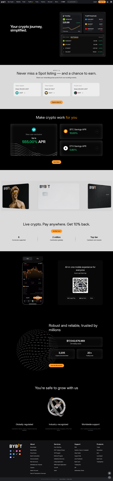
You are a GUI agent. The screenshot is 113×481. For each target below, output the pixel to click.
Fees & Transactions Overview (38, 473)
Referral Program (58, 456)
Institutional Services (59, 458)
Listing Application (58, 461)
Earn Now (56, 162)
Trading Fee (78, 464)
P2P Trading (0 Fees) (59, 450)
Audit (55, 470)
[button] (109, 473)
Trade (98, 447)
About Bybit (33, 447)
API (75, 467)
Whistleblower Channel (36, 464)
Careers (32, 467)
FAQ (76, 447)
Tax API (56, 467)
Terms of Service (62, 479)
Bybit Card (99, 458)
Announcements (34, 458)
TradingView (100, 461)
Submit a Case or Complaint (81, 450)
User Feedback (78, 458)
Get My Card (56, 231)
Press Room (33, 453)
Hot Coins (66, 37)
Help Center (78, 453)
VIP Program (57, 453)
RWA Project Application (60, 464)
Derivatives (99, 450)
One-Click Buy (57, 447)
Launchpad (99, 456)
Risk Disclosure (34, 461)
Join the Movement (56, 365)
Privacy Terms (69, 479)
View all (100, 37)
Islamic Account (34, 470)
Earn (98, 453)
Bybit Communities (35, 456)
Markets (18, 1)
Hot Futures (74, 37)
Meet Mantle (33, 450)
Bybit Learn (77, 461)
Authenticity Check (79, 470)
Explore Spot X (56, 102)
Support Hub (78, 456)
